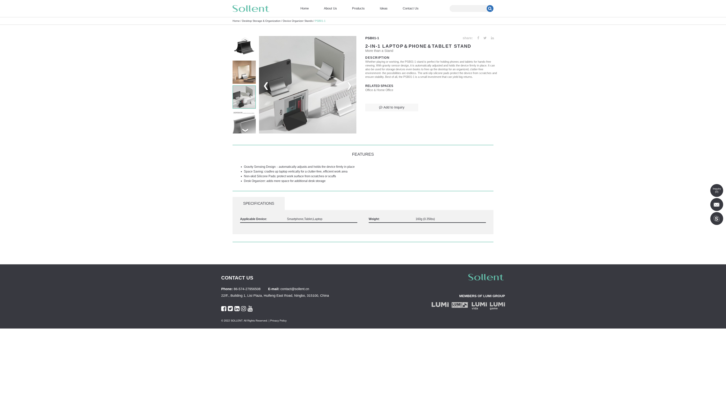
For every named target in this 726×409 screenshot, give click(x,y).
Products (358, 8)
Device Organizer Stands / (298, 20)
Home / (237, 20)
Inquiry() (717, 190)
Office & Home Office (379, 90)
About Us (330, 8)
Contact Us (411, 8)
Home (304, 8)
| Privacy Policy (277, 320)
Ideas (384, 8)
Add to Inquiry (393, 107)
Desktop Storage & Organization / (262, 20)
